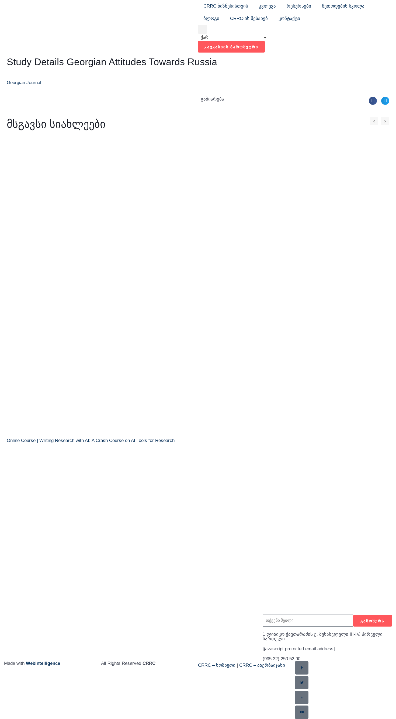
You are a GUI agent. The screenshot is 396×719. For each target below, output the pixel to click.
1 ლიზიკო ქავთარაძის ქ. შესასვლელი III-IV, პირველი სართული (323, 636)
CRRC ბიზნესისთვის (225, 6)
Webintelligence (43, 663)
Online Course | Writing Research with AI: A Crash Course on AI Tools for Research (91, 440)
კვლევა (267, 6)
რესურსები (299, 6)
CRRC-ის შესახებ (249, 18)
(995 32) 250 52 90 (281, 658)
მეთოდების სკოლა (343, 6)
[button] (202, 29)
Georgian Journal (24, 82)
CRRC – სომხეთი (216, 665)
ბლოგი (211, 18)
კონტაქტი (289, 18)
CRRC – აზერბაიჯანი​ (262, 665)
